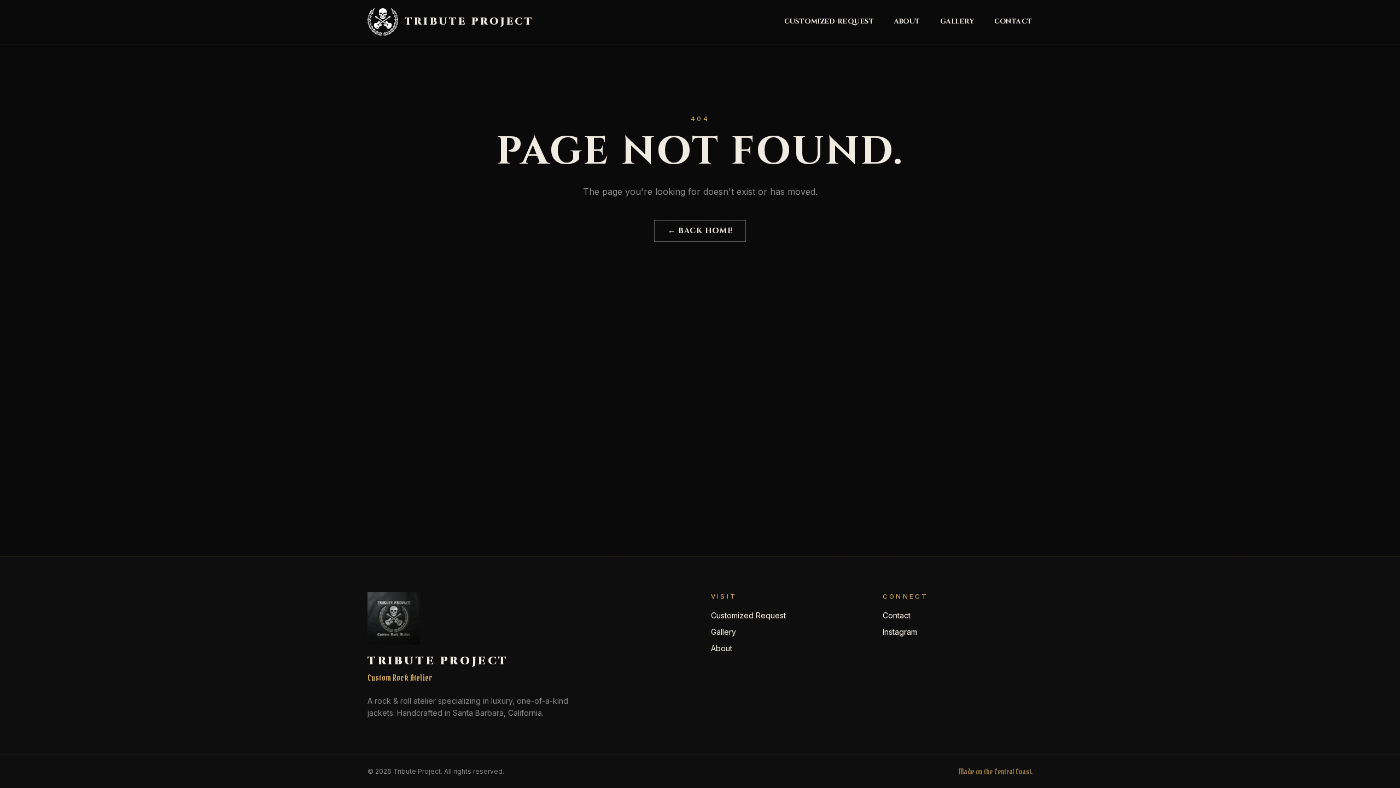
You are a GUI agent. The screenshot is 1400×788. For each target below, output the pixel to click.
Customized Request (829, 22)
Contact (1013, 22)
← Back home (700, 230)
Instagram (900, 631)
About (907, 22)
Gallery (957, 22)
